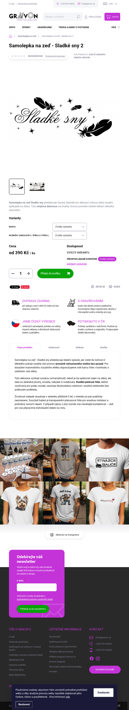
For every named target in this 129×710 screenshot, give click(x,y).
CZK (111, 4)
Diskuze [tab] (80, 347)
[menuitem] (14, 27)
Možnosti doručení (77, 264)
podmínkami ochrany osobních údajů (35, 599)
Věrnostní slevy (16, 670)
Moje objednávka (17, 675)
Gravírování (54, 636)
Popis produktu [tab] (24, 347)
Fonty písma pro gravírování (62, 646)
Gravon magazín (57, 661)
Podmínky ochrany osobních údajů (26, 655)
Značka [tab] (103, 347)
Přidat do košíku (50, 273)
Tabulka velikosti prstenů (61, 651)
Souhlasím (103, 692)
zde (68, 696)
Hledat (78, 16)
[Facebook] (91, 658)
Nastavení (24, 704)
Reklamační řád (16, 660)
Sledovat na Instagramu (67, 535)
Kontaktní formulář (105, 669)
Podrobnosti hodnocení (55, 56)
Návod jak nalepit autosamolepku (65, 666)
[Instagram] (97, 658)
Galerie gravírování (58, 641)
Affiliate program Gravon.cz (62, 656)
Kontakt (53, 671)
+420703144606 (103, 644)
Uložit (26, 287)
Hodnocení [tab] (54, 347)
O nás (12, 4)
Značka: (82, 57)
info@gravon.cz (103, 637)
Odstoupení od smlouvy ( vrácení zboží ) (25, 648)
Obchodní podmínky (27, 4)
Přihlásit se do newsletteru (33, 609)
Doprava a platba (17, 665)
